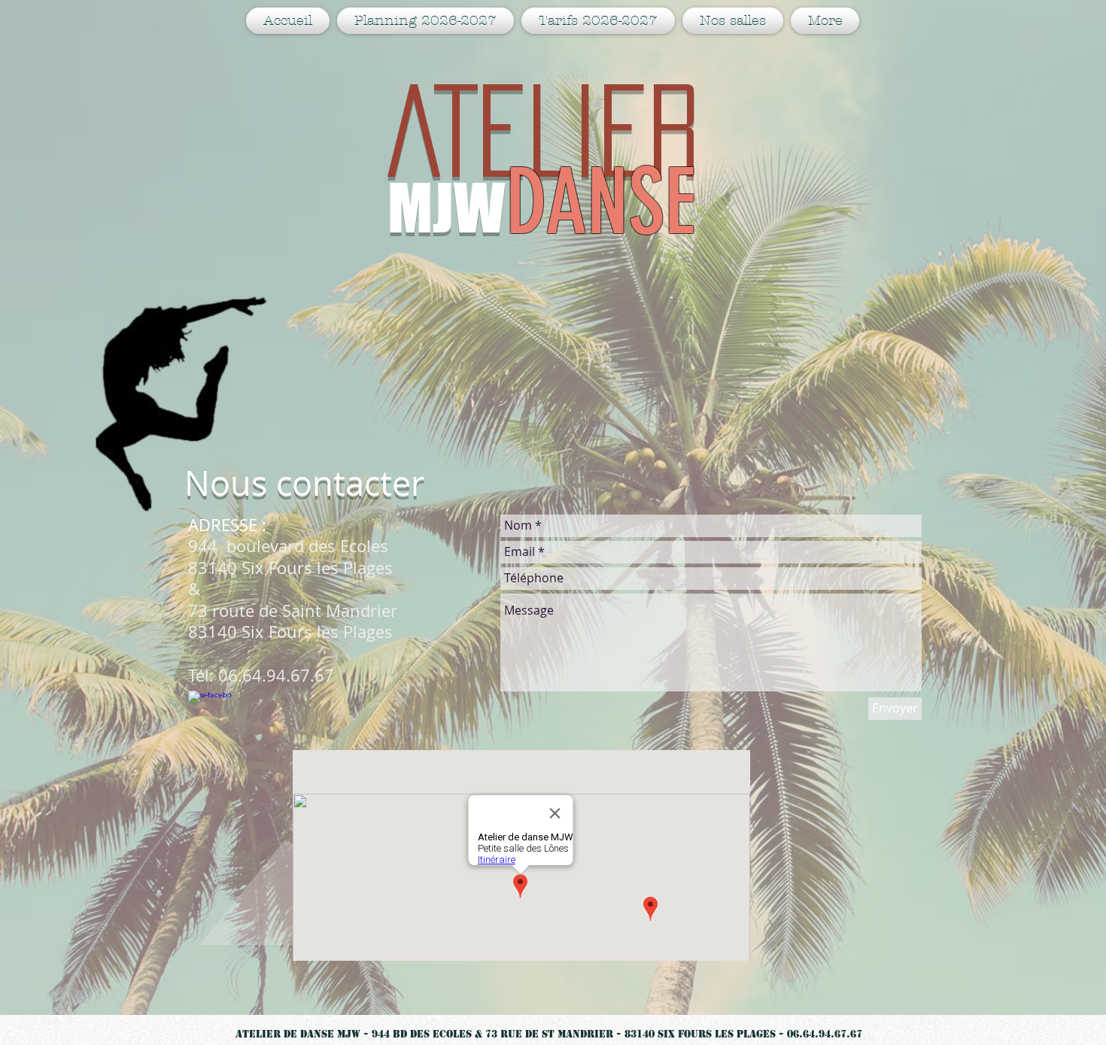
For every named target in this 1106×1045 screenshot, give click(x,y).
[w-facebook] (210, 713)
